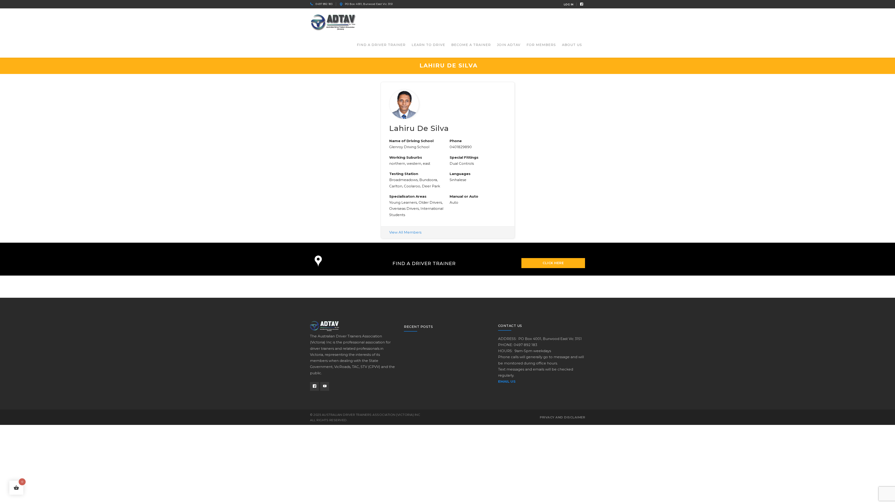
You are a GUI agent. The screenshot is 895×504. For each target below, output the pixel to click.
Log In (569, 4)
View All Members (405, 232)
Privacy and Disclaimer (562, 417)
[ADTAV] (333, 22)
